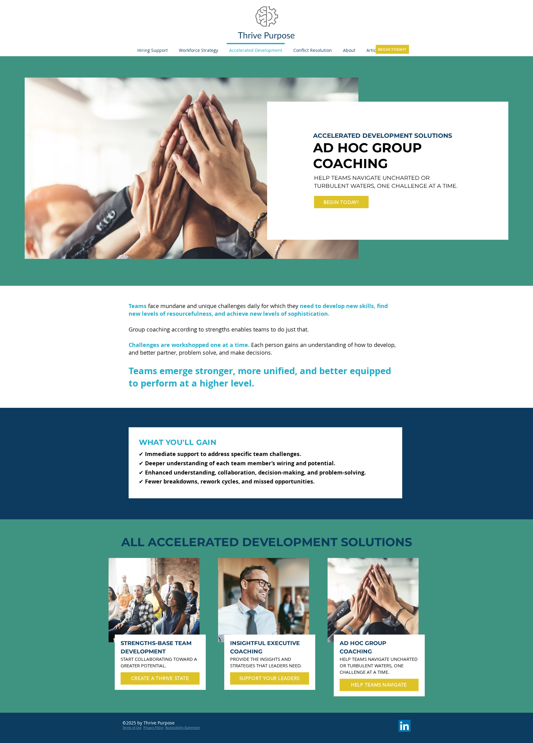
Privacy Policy (153, 728)
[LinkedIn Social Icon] (405, 726)
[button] (349, 47)
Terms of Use (132, 728)
